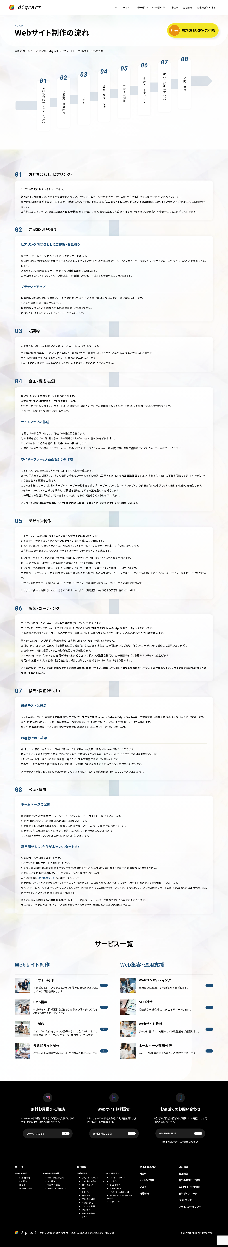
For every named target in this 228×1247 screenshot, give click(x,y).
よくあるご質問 (147, 1180)
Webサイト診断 (53, 1184)
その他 (84, 1217)
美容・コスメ (87, 1188)
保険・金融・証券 (88, 1199)
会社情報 (187, 7)
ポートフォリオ (115, 1188)
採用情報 (183, 1173)
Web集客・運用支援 (51, 1173)
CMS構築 (23, 1181)
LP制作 (22, 1184)
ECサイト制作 (24, 1177)
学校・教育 (86, 1209)
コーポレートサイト (117, 1177)
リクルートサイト (116, 1201)
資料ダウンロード (188, 1193)
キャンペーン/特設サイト (120, 1192)
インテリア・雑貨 (88, 1206)
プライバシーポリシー (190, 1206)
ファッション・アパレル (90, 1177)
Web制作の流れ (159, 7)
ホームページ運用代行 (56, 1188)
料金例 (175, 7)
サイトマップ (185, 1200)
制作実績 (140, 7)
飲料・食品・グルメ (89, 1184)
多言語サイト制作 (26, 1188)
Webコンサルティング (56, 1177)
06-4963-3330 (167, 1133)
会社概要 (183, 1167)
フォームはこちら (36, 1133)
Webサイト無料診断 (189, 1186)
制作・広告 (86, 1195)
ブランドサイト (115, 1184)
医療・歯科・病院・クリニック (93, 1181)
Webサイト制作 (21, 1173)
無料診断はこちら (102, 1133)
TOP (114, 7)
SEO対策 (51, 1181)
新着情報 (144, 1193)
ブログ (143, 1186)
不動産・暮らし (87, 1202)
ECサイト (113, 1181)
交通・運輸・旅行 (88, 1213)
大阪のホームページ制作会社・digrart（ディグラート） (44, 51)
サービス (125, 7)
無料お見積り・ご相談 (206, 7)
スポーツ (85, 1192)
